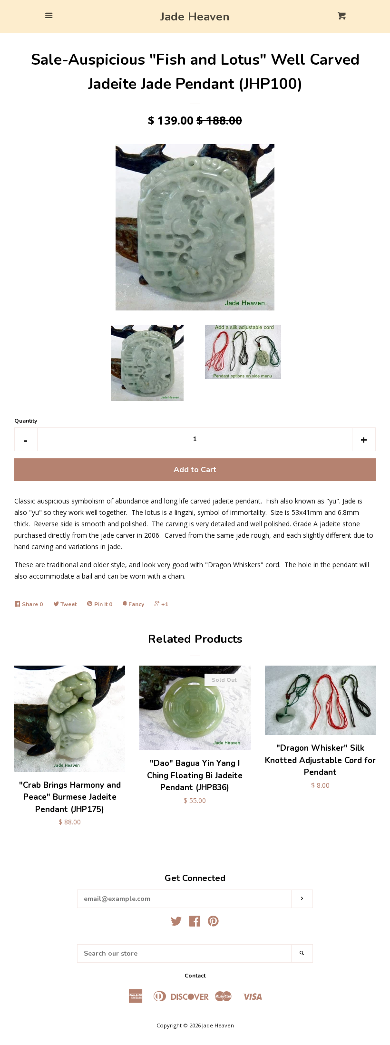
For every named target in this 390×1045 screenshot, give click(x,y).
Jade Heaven (195, 16)
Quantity (25, 421)
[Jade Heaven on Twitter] (176, 923)
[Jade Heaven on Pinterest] (213, 923)
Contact (195, 975)
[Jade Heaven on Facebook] (195, 923)
